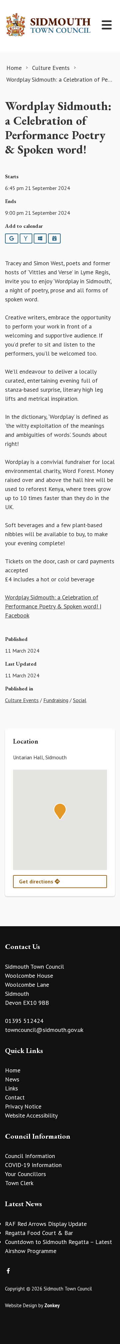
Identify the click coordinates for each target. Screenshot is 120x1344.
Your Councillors (25, 1174)
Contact (15, 1097)
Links (11, 1088)
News (12, 1079)
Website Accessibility (31, 1115)
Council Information (30, 1156)
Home (12, 1070)
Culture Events (22, 700)
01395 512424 (24, 1021)
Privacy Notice (23, 1106)
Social (79, 700)
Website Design (21, 1305)
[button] (60, 811)
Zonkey (52, 1305)
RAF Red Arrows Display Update (46, 1224)
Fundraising (55, 700)
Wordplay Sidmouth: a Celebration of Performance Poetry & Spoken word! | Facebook (53, 606)
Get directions (37, 881)
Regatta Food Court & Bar (39, 1233)
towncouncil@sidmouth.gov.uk (44, 1030)
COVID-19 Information (33, 1165)
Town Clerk (19, 1183)
